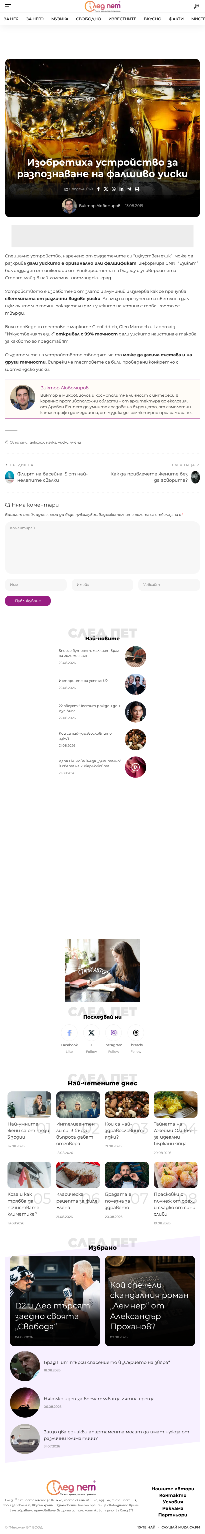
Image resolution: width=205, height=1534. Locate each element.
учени (75, 442)
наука (51, 442)
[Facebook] (69, 1039)
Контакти (172, 1495)
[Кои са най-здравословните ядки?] (135, 739)
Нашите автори (173, 1489)
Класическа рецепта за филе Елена (77, 1201)
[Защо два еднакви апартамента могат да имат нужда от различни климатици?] (25, 1439)
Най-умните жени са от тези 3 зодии (28, 1130)
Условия (173, 1502)
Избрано (102, 1248)
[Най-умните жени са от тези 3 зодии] (29, 1104)
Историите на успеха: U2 (83, 680)
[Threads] (135, 1039)
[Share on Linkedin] (121, 189)
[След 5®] (102, 6)
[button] (9, 6)
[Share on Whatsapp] (113, 189)
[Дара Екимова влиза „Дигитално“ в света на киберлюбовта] (135, 767)
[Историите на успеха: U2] (135, 684)
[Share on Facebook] (98, 189)
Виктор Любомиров (99, 205)
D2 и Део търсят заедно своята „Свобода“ (52, 1316)
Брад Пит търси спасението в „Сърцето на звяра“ (107, 1362)
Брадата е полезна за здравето (118, 1201)
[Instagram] (113, 1039)
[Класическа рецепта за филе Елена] (78, 1175)
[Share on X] (106, 189)
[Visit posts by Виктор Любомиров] (69, 206)
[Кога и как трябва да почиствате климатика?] (29, 1175)
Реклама (173, 1508)
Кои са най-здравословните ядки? (125, 1130)
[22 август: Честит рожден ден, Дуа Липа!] (135, 712)
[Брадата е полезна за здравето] (127, 1175)
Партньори (172, 1515)
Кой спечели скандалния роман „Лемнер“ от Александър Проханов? (149, 1305)
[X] (91, 1039)
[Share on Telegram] (129, 189)
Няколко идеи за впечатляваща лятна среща (99, 1399)
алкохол (37, 442)
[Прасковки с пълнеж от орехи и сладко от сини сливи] (176, 1175)
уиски (63, 442)
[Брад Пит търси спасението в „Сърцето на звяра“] (25, 1366)
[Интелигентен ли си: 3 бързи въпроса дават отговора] (78, 1104)
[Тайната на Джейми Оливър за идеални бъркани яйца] (176, 1104)
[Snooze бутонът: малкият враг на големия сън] (135, 656)
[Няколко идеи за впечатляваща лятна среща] (25, 1402)
